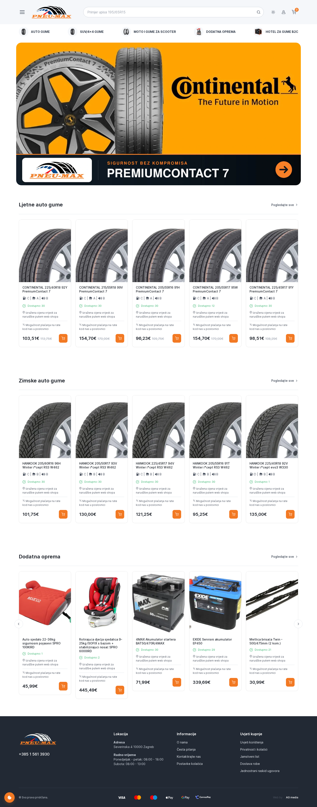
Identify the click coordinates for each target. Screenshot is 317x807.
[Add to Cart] (63, 338)
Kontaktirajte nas (189, 756)
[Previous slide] (18, 624)
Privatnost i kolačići (253, 749)
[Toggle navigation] (22, 12)
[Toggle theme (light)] (273, 12)
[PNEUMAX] (158, 114)
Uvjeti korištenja (251, 742)
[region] (158, 31)
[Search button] (258, 12)
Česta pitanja (186, 749)
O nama (182, 742)
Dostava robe (250, 763)
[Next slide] (298, 624)
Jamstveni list (249, 756)
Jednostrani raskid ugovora (259, 771)
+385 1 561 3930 (34, 754)
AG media (292, 797)
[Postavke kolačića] (9, 797)
